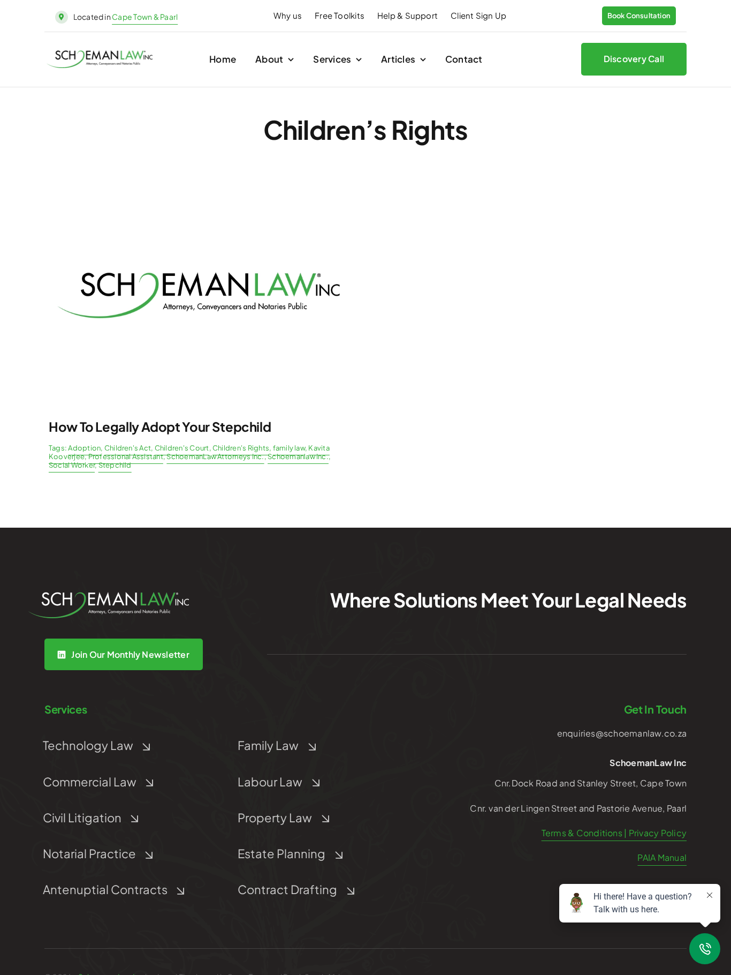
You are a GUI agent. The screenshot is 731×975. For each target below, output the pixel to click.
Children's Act (127, 448)
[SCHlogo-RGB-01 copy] (100, 54)
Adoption (84, 448)
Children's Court (182, 448)
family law (289, 448)
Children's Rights (240, 448)
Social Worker (72, 465)
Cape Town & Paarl (145, 16)
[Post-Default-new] (198, 191)
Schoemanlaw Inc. (298, 456)
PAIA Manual (662, 857)
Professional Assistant (125, 456)
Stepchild (115, 465)
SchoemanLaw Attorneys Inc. (215, 456)
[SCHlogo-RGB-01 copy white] (108, 596)
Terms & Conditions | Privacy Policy (614, 832)
